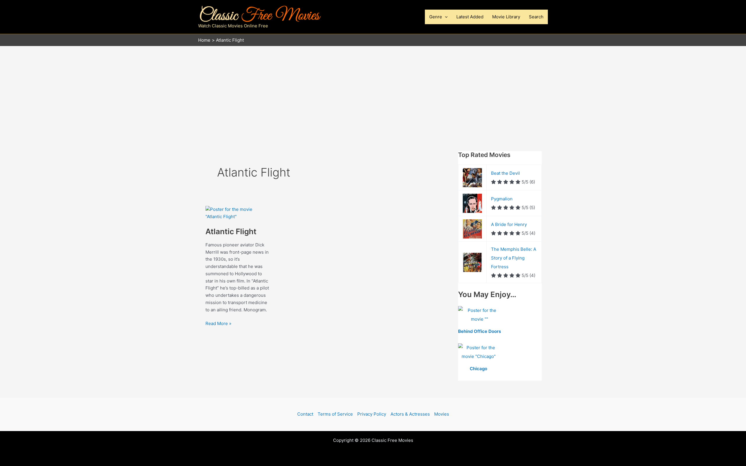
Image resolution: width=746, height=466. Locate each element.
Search (536, 17)
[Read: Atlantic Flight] (237, 213)
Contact (305, 414)
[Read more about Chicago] (478, 352)
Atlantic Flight (230, 231)
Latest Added (469, 17)
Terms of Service (335, 414)
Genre (435, 17)
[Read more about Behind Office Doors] (479, 315)
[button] (445, 17)
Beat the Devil (505, 173)
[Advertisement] (373, 90)
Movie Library (506, 17)
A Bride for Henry (509, 224)
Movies (441, 414)
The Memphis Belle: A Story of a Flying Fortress (513, 257)
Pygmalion (502, 199)
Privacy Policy (371, 414)
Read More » (218, 323)
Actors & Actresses (410, 414)
